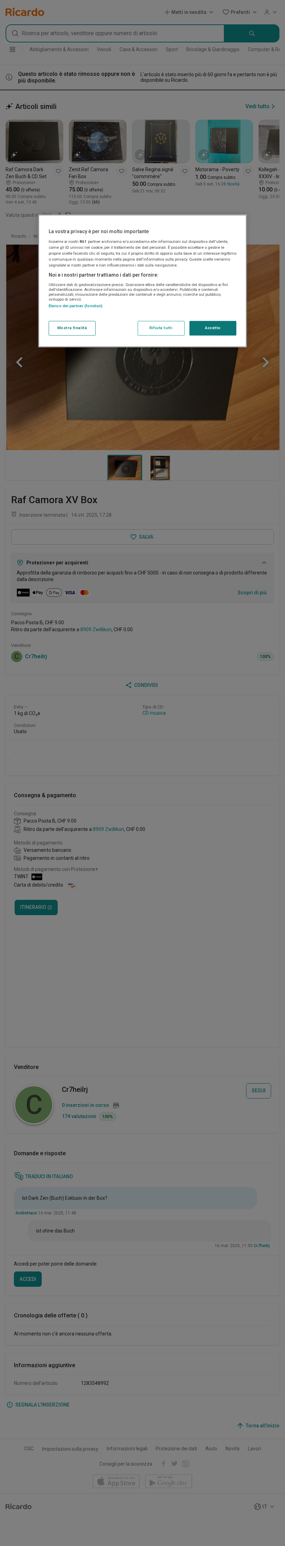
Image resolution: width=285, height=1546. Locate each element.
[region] (142, 281)
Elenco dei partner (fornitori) (76, 305)
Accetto (213, 328)
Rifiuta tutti (160, 328)
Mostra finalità (72, 328)
